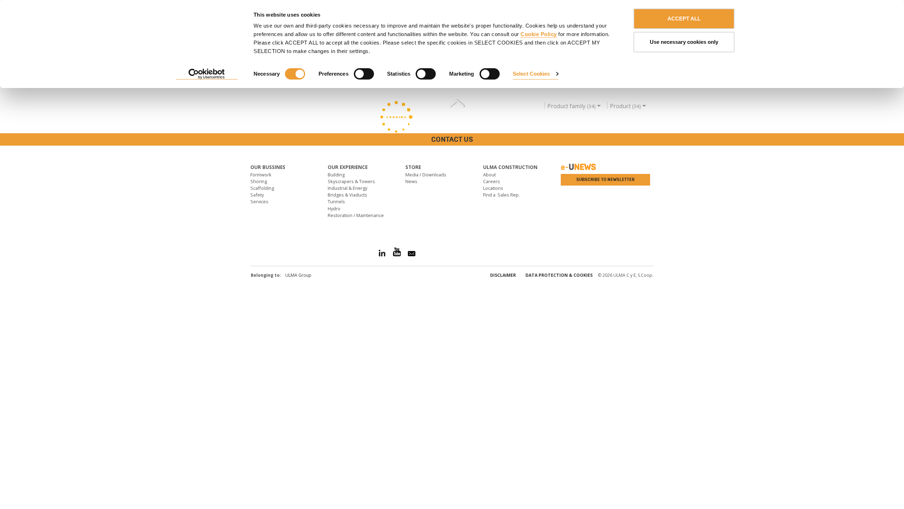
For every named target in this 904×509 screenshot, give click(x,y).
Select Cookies (531, 74)
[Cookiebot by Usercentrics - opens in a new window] (207, 74)
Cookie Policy (539, 34)
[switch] (364, 74)
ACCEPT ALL (684, 19)
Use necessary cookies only (684, 42)
